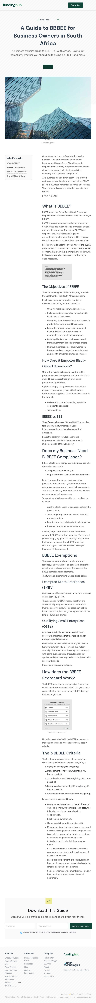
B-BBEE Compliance (16, 167)
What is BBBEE (13, 163)
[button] (91, 5)
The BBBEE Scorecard (16, 171)
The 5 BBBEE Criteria (16, 176)
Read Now (47, 67)
